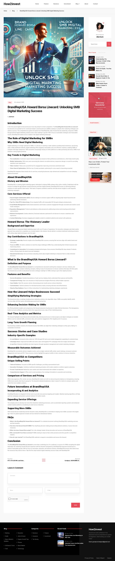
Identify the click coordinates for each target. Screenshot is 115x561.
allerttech (11, 116)
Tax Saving (35, 539)
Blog (77, 4)
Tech (6, 548)
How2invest (12, 4)
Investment (67, 4)
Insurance (35, 536)
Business (56, 4)
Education (20, 533)
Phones (20, 542)
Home (37, 4)
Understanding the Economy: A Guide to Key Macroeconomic (103, 61)
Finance (46, 4)
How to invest (93, 158)
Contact (95, 4)
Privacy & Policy (89, 558)
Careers (109, 558)
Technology (21, 548)
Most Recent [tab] (101, 52)
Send (75, 505)
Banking (7, 533)
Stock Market (21, 545)
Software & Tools (10, 545)
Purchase (95, 179)
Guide (6, 536)
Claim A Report (100, 558)
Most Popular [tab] (92, 52)
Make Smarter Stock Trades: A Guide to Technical (101, 85)
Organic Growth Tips (23, 539)
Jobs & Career (22, 536)
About (86, 4)
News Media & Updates (8, 540)
